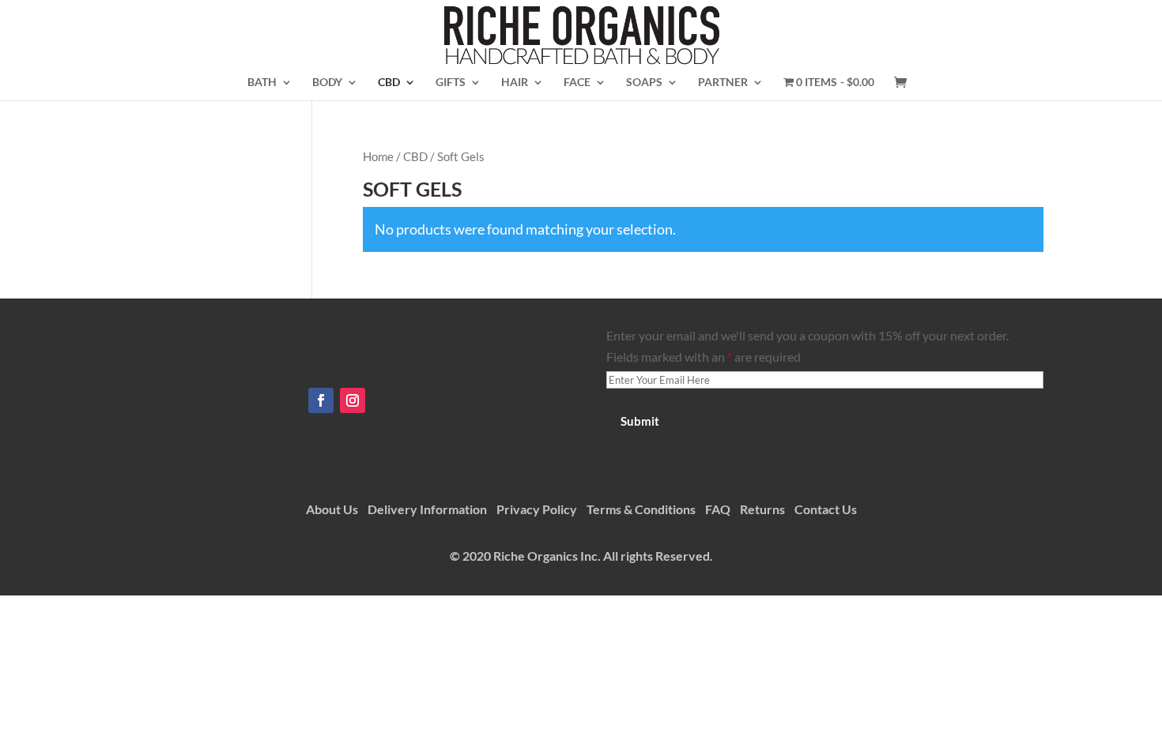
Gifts (451, 82)
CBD (389, 82)
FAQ (717, 508)
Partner (723, 82)
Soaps (644, 82)
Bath (262, 82)
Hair (514, 82)
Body (327, 82)
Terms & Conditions (641, 508)
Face (577, 82)
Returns (762, 508)
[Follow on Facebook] (321, 400)
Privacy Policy (536, 508)
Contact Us (825, 508)
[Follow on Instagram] (352, 400)
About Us (332, 508)
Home (378, 156)
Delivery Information (427, 508)
